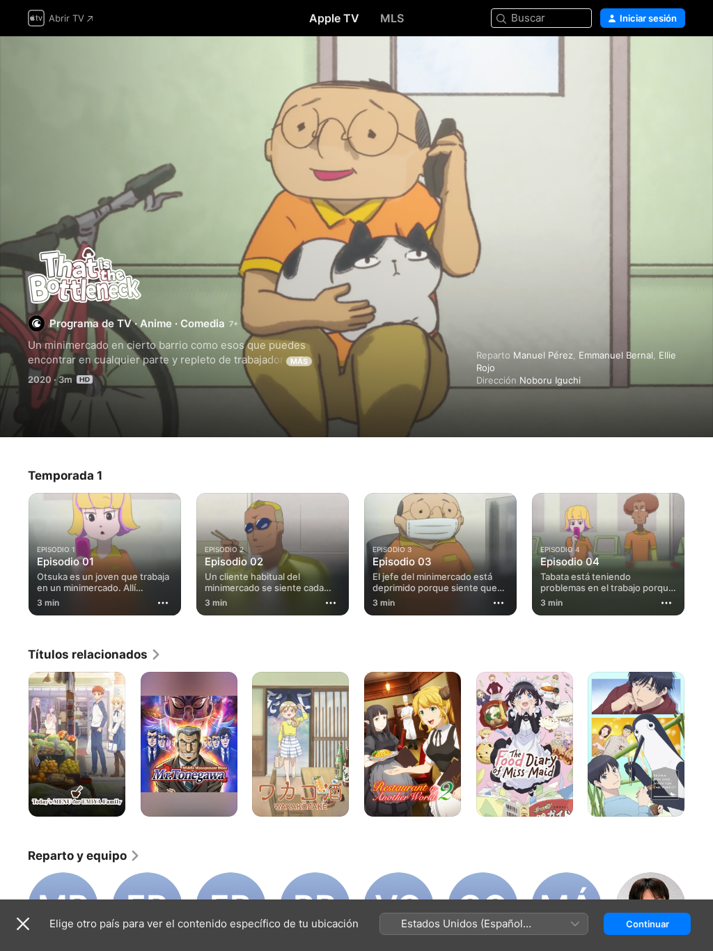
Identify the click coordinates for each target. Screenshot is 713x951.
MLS (392, 18)
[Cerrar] (23, 924)
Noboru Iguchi (550, 380)
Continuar (647, 923)
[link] (95, 654)
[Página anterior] (14, 551)
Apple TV (334, 18)
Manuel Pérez (543, 355)
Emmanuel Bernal (616, 355)
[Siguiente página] (699, 551)
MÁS (299, 361)
